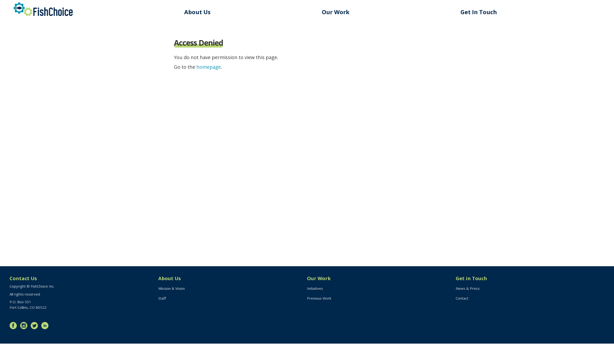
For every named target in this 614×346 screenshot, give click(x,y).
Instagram (25, 325)
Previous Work (319, 298)
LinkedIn (46, 325)
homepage (208, 67)
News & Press (468, 288)
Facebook (14, 325)
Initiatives (315, 288)
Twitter (35, 325)
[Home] (43, 9)
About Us (197, 12)
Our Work (335, 12)
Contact (462, 298)
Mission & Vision (171, 288)
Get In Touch (478, 12)
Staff (162, 298)
